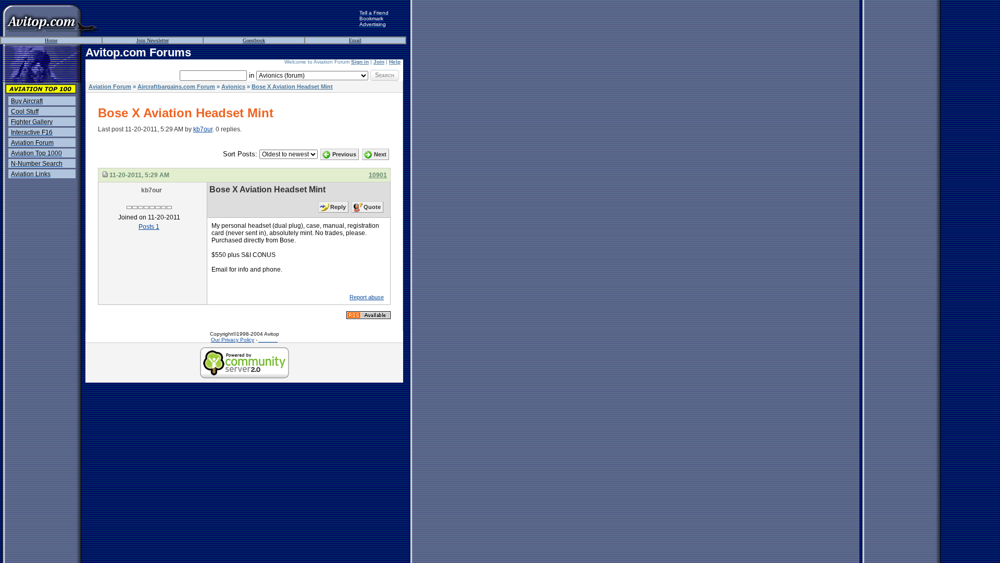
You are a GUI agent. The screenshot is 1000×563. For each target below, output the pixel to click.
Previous (344, 154)
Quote (372, 207)
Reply (338, 207)
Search (384, 75)
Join (378, 62)
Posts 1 (149, 226)
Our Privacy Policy (232, 339)
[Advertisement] (229, 18)
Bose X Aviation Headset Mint (292, 86)
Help (395, 62)
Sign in (360, 62)
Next (380, 154)
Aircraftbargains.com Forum (176, 86)
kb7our (203, 129)
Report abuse (366, 297)
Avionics (233, 86)
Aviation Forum (110, 86)
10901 (378, 175)
